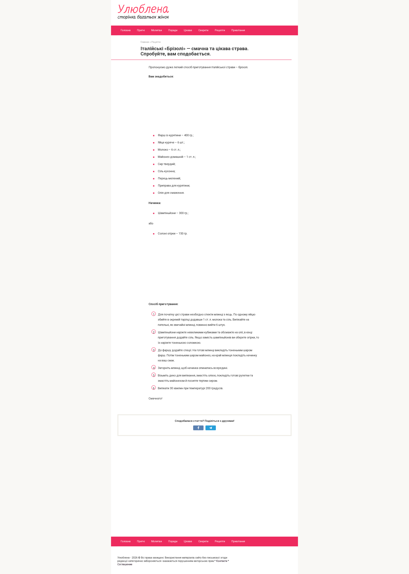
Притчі (141, 30)
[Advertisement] (204, 105)
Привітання (238, 30)
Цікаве (188, 30)
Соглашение (124, 564)
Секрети (203, 30)
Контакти (221, 561)
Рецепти (220, 30)
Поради (172, 30)
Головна (126, 30)
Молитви (156, 30)
